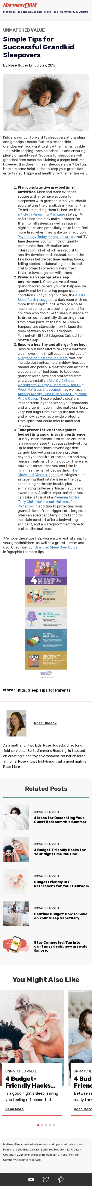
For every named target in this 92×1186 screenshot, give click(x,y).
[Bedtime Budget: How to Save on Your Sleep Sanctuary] (16, 913)
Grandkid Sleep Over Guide (56, 547)
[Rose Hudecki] (16, 723)
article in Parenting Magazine (41, 214)
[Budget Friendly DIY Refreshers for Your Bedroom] (16, 881)
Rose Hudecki (45, 723)
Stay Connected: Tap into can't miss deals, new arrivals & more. (60, 946)
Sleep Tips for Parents (49, 690)
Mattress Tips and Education (22, 11)
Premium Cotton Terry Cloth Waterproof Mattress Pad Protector (49, 501)
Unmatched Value (24, 30)
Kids (22, 690)
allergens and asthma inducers (43, 358)
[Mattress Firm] (20, 5)
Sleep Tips (51, 11)
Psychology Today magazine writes (46, 237)
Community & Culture (74, 11)
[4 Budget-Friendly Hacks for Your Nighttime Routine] (16, 849)
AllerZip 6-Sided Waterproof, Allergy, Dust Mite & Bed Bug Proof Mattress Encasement (51, 385)
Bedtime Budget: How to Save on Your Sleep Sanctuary (60, 916)
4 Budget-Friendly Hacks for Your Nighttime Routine (60, 852)
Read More (14, 1109)
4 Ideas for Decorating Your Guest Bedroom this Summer (60, 820)
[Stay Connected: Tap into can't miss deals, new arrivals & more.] (16, 945)
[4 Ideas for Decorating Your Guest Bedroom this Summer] (16, 817)
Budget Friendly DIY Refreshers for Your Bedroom (61, 884)
